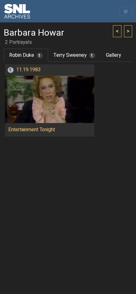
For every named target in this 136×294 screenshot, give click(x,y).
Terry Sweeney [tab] (73, 55)
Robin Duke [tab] (25, 55)
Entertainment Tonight (31, 129)
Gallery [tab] (113, 55)
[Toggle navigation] (125, 11)
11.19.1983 (28, 70)
